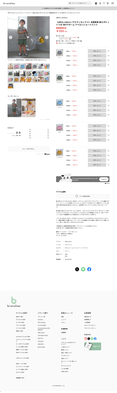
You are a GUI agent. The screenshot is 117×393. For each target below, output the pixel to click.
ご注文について (65, 347)
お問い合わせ (64, 371)
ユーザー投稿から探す (22, 369)
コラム (63, 322)
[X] (88, 338)
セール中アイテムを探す (22, 344)
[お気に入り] (104, 3)
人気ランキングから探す (22, 358)
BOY (66, 256)
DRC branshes (42, 322)
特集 (62, 316)
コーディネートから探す (22, 366)
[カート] (107, 3)
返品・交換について (66, 352)
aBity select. (41, 332)
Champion (41, 341)
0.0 (18, 132)
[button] (10, 37)
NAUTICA (40, 338)
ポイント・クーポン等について (69, 362)
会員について (64, 358)
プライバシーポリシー (90, 328)
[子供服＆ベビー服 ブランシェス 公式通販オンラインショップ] (9, 3)
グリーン (67, 251)
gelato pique (41, 347)
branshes (40, 319)
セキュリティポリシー (90, 325)
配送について (64, 350)
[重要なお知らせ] (100, 3)
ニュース (63, 319)
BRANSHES (58, 385)
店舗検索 (63, 332)
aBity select (62, 17)
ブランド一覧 (41, 316)
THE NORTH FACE (43, 335)
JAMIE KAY (41, 344)
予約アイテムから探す (22, 352)
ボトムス (67, 248)
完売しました (97, 51)
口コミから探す (20, 372)
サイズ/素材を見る (84, 196)
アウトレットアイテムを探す (23, 340)
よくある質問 (64, 368)
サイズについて (65, 355)
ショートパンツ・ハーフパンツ (79, 248)
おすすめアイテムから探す (23, 336)
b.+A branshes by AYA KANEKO (44, 329)
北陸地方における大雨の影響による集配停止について (59, 8)
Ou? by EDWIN (42, 325)
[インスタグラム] (85, 338)
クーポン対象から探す (22, 347)
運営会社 (86, 316)
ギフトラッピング (66, 366)
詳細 (78, 37)
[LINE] (92, 338)
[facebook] (95, 338)
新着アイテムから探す (22, 349)
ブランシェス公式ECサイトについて (68, 343)
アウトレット (68, 244)
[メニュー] (112, 3)
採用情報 (86, 319)
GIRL (66, 254)
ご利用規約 (87, 322)
